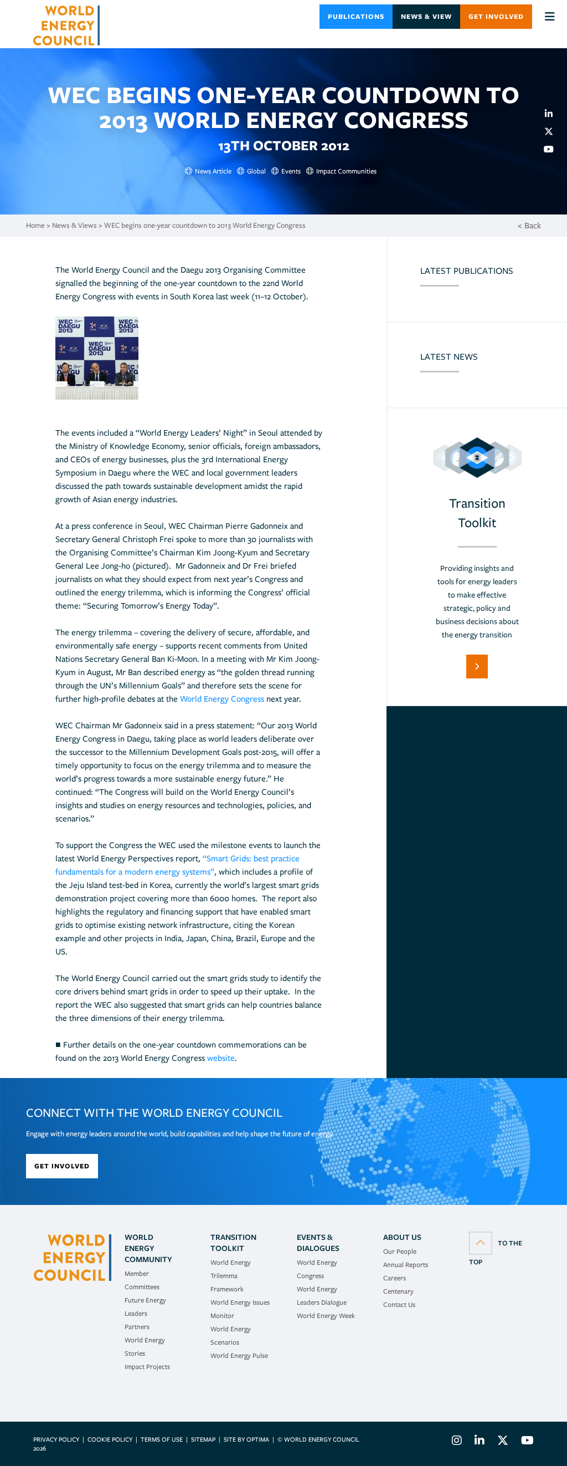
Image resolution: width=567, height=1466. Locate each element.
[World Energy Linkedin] (479, 1442)
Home (35, 225)
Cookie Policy (109, 1439)
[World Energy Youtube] (525, 1442)
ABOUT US (402, 1237)
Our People (399, 1251)
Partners (137, 1326)
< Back (529, 225)
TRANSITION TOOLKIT (233, 1243)
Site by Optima (246, 1439)
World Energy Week (326, 1315)
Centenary (398, 1291)
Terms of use (162, 1439)
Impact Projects (147, 1366)
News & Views (74, 225)
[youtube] (553, 149)
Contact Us (399, 1304)
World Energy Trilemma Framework (230, 1276)
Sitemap (203, 1439)
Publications (356, 16)
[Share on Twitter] (553, 131)
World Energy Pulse (239, 1355)
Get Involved (496, 16)
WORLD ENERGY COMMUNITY (148, 1248)
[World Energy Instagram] (456, 1442)
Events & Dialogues (318, 1243)
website (221, 1058)
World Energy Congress (222, 699)
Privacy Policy (56, 1439)
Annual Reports (405, 1264)
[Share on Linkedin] (553, 113)
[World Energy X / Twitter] (503, 1442)
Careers (394, 1278)
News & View (426, 16)
